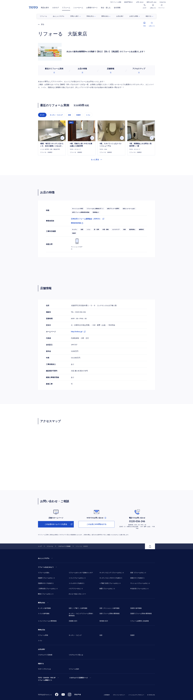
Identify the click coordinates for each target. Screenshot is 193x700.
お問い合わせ (139, 2)
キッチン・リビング (56, 115)
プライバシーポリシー (119, 694)
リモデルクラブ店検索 (64, 546)
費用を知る (41, 602)
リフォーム (66, 7)
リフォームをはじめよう (46, 567)
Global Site (163, 2)
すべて (42, 115)
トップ (40, 546)
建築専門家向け (128, 2)
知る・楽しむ (106, 7)
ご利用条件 (107, 694)
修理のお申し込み (151, 2)
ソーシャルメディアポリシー (136, 694)
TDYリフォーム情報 (115, 2)
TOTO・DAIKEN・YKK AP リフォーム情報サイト (46, 679)
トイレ (88, 115)
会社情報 (117, 7)
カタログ (55, 7)
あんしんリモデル (43, 558)
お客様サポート (92, 7)
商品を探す (45, 7)
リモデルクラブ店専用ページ (78, 677)
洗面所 (78, 115)
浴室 (69, 115)
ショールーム (78, 7)
